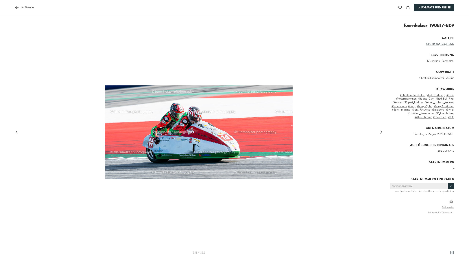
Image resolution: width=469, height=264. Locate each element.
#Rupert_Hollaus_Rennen (439, 102)
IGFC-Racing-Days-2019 (440, 44)
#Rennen (397, 102)
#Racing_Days (426, 99)
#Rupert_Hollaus (413, 102)
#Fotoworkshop (436, 95)
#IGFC (450, 95)
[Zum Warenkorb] (408, 7)
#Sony (412, 106)
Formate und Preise (435, 7)
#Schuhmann (399, 106)
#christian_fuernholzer (421, 113)
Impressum (434, 213)
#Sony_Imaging (401, 110)
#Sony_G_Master (444, 106)
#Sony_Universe (421, 110)
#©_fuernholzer (444, 113)
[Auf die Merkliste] (400, 7)
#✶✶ (451, 117)
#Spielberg (437, 110)
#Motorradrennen (406, 99)
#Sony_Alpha (424, 106)
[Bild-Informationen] (452, 252)
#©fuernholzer (423, 117)
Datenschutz (448, 213)
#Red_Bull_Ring (445, 99)
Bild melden (448, 207)
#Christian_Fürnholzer (412, 95)
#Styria (450, 110)
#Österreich (439, 117)
